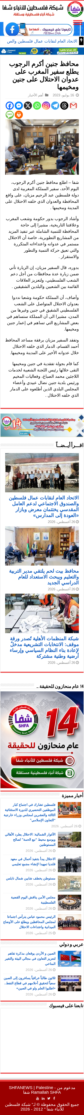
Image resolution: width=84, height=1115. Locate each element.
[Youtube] (37, 1098)
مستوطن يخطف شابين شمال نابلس (31, 878)
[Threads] (64, 106)
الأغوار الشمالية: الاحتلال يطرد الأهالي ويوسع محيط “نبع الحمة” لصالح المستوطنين (30, 839)
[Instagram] (46, 106)
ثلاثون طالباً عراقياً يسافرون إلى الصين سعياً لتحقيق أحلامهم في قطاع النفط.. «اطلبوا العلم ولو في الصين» (30, 983)
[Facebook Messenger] (19, 106)
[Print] (19, 115)
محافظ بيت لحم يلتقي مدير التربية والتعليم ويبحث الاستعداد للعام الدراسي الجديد (44, 576)
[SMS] (10, 115)
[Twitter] (49, 1098)
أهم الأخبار (35, 95)
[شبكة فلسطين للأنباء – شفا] (42, 8)
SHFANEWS (20, 1087)
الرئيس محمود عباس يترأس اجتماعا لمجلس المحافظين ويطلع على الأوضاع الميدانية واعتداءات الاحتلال (29, 922)
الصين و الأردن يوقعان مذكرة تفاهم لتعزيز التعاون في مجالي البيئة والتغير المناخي (30, 959)
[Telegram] (55, 106)
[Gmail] (73, 106)
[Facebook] (10, 106)
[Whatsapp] (37, 106)
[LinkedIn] (43, 1098)
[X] (28, 106)
